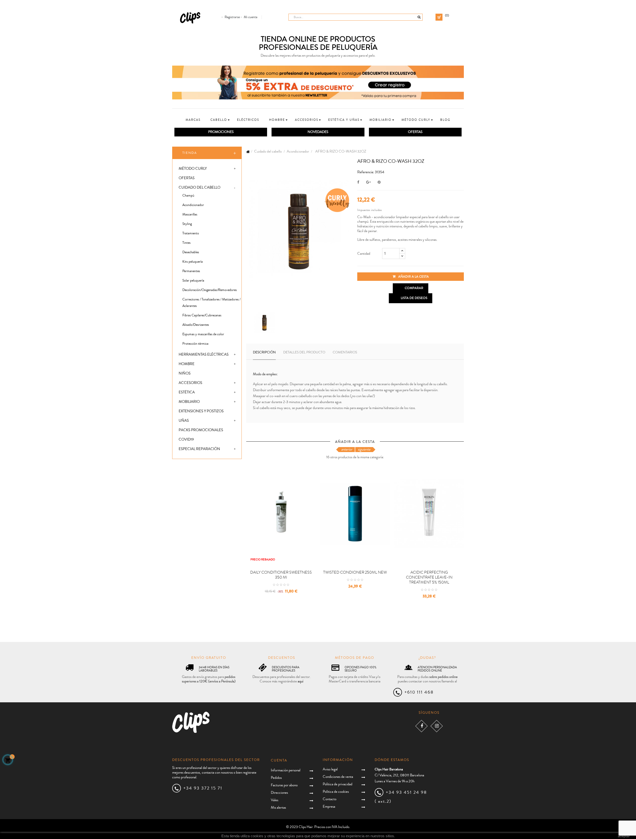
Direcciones (279, 792)
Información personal (285, 770)
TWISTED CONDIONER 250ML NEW (355, 572)
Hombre (187, 364)
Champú (188, 195)
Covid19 (186, 439)
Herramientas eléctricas (204, 354)
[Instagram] (437, 726)
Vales (274, 800)
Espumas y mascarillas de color (203, 334)
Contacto (329, 799)
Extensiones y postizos (201, 411)
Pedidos (276, 777)
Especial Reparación (199, 449)
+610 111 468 (419, 692)
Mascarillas (189, 214)
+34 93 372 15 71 (202, 788)
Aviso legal (330, 769)
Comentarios (345, 352)
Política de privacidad (337, 784)
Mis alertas (278, 807)
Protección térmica (195, 343)
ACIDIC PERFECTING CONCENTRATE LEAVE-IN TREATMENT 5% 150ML (429, 577)
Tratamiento (190, 233)
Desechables (190, 252)
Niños (185, 373)
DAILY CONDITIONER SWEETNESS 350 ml (281, 575)
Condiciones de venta (338, 776)
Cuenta (279, 760)
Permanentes (191, 271)
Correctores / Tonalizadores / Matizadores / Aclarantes (211, 302)
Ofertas (187, 178)
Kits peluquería (192, 261)
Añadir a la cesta (413, 276)
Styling (187, 223)
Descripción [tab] (264, 352)
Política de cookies (336, 791)
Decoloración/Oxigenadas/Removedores (209, 290)
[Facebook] (421, 726)
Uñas (184, 420)
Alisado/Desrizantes (195, 324)
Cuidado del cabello (199, 187)
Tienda (189, 153)
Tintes (186, 242)
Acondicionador (193, 205)
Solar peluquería (193, 280)
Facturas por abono (284, 785)
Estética (187, 392)
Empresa (329, 806)
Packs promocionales (201, 430)
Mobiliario (189, 401)
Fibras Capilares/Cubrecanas (201, 315)
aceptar (624, 836)
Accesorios (190, 382)
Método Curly (193, 168)
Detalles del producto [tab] (304, 352)
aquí (300, 681)
